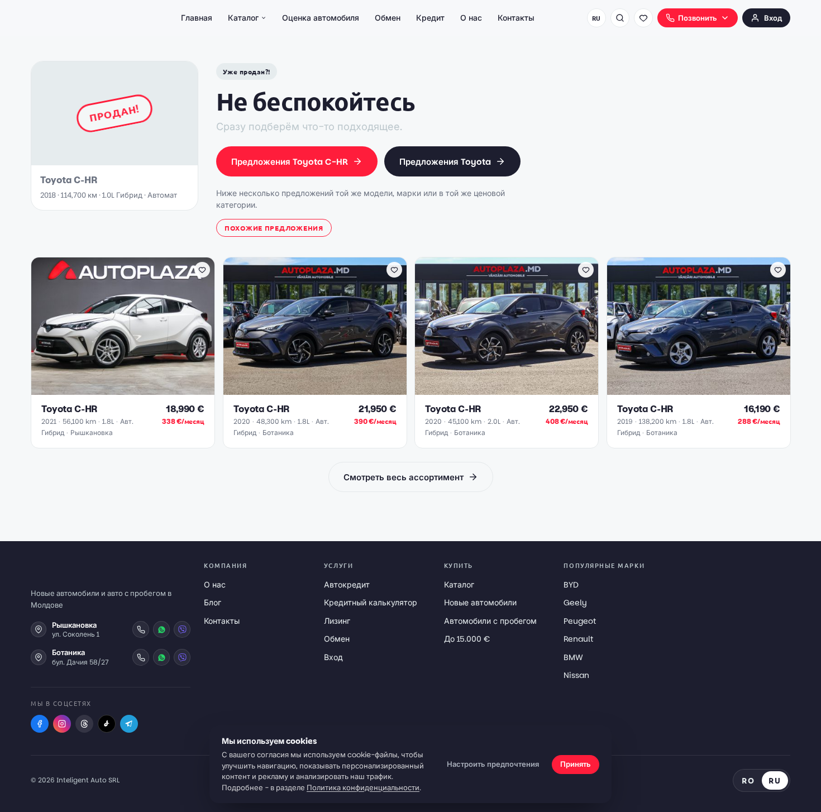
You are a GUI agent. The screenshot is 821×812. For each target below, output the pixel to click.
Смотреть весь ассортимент (403, 477)
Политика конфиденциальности (363, 787)
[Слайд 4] (131, 388)
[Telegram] (129, 724)
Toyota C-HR (69, 409)
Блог (212, 602)
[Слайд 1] (109, 388)
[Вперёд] (200, 326)
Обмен (387, 17)
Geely (575, 602)
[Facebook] (40, 724)
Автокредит (347, 584)
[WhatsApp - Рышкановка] (161, 629)
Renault (578, 638)
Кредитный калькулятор (370, 602)
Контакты (516, 17)
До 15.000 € (467, 638)
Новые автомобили (480, 602)
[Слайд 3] (125, 388)
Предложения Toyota (445, 162)
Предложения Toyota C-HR (289, 162)
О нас (471, 17)
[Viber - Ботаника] (182, 657)
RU (596, 17)
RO (748, 780)
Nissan (576, 675)
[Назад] (45, 326)
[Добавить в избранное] (202, 270)
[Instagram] (62, 724)
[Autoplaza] (80, 18)
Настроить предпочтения (493, 764)
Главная (196, 17)
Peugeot (580, 621)
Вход (773, 18)
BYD (571, 584)
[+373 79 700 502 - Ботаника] (140, 657)
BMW (573, 657)
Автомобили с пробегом (490, 621)
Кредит (430, 17)
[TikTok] (107, 724)
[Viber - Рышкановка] (182, 629)
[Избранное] (643, 17)
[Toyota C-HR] (122, 326)
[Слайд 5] (138, 388)
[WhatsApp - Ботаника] (161, 657)
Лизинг (337, 621)
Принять (575, 764)
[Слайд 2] (118, 388)
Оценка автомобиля (320, 17)
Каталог (243, 17)
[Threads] (84, 724)
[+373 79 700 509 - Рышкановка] (140, 629)
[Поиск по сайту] (619, 17)
